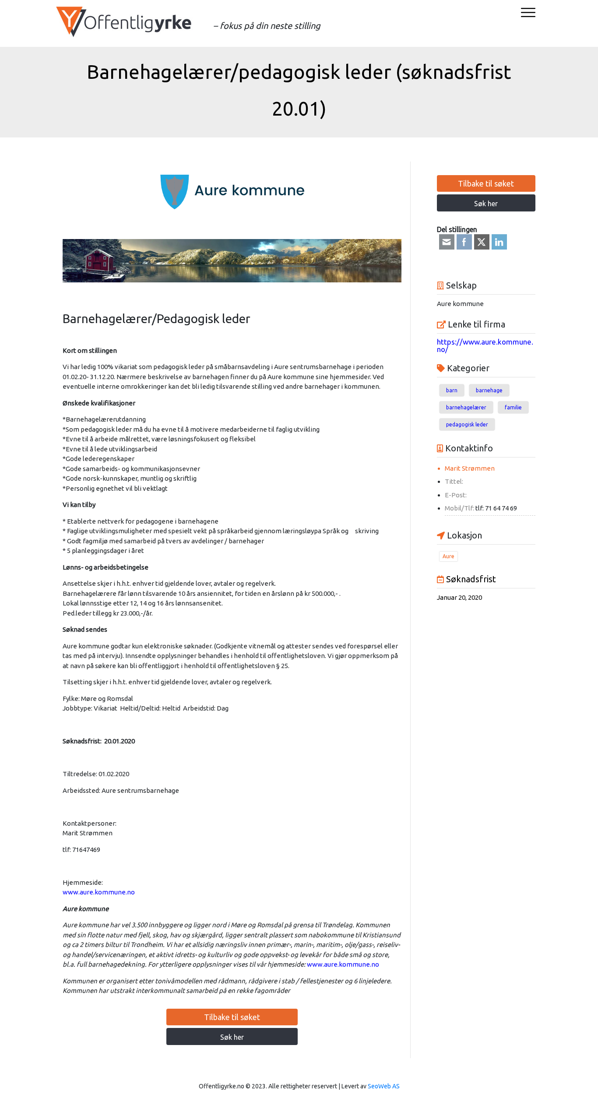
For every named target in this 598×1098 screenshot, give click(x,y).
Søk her (232, 1037)
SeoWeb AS (384, 1086)
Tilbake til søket (232, 1017)
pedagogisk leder (467, 424)
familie (513, 407)
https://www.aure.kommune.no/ (485, 345)
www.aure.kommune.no (99, 892)
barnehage (489, 390)
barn (451, 390)
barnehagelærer (466, 407)
